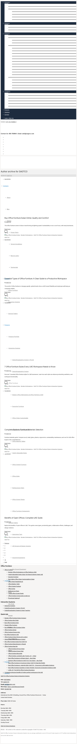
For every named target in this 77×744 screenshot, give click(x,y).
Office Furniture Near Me (11, 646)
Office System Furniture (19, 65)
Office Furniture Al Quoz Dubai (16, 648)
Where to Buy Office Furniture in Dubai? (15, 639)
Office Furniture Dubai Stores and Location (16, 637)
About (10, 5)
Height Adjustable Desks (19, 62)
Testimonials (15, 21)
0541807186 (8, 689)
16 (5, 560)
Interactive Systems (14, 28)
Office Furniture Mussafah (15, 653)
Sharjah (10, 99)
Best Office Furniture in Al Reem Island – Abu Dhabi (22, 658)
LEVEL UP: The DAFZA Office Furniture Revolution (21, 670)
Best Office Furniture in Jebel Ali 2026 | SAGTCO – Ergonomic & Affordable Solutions (31, 665)
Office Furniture (13, 26)
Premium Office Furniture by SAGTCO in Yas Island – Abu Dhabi (25, 660)
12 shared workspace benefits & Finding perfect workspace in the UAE (24, 672)
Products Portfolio (13, 36)
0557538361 (7, 679)
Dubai (10, 94)
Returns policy (16, 18)
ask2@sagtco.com (8, 684)
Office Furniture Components (20, 76)
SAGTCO (9, 175)
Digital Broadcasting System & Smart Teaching (17, 610)
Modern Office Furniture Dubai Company (15, 618)
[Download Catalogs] (14, 598)
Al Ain (10, 102)
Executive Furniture (18, 52)
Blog (9, 7)
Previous (7, 543)
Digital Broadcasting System (20, 44)
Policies (10, 10)
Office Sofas (15, 68)
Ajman (10, 107)
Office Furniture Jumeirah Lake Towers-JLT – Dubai (22, 656)
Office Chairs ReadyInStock (15, 581)
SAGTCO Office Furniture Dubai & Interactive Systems (15, 676)
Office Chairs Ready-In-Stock (20, 57)
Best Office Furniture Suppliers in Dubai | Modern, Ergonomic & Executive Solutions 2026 (32, 667)
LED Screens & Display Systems (21, 84)
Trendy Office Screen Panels (16, 593)
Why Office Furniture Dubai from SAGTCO (16, 641)
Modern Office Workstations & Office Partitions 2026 (27, 49)
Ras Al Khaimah (12, 105)
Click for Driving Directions (8, 726)
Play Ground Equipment (19, 89)
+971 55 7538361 (11, 122)
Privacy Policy (16, 13)
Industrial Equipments (18, 86)
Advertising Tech (17, 81)
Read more (7, 229)
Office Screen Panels (18, 73)
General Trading (13, 31)
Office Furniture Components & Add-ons (19, 596)
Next (6, 562)
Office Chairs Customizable (20, 55)
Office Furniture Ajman (10, 630)
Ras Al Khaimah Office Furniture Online (15, 627)
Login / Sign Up (9, 118)
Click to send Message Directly (15, 686)
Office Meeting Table (14, 584)
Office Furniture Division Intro (12, 632)
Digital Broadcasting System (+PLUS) (23, 41)
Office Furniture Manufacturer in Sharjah (15, 644)
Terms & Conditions (17, 15)
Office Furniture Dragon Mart (15, 651)
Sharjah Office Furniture (11, 625)
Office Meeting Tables (18, 60)
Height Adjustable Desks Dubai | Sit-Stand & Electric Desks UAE (25, 574)
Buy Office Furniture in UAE (12, 634)
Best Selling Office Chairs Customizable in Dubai (21, 579)
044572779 (6, 682)
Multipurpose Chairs (18, 70)
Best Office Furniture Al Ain (12, 622)
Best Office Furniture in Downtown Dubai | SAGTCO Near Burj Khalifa (26, 663)
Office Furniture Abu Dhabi (12, 620)
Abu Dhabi (11, 97)
